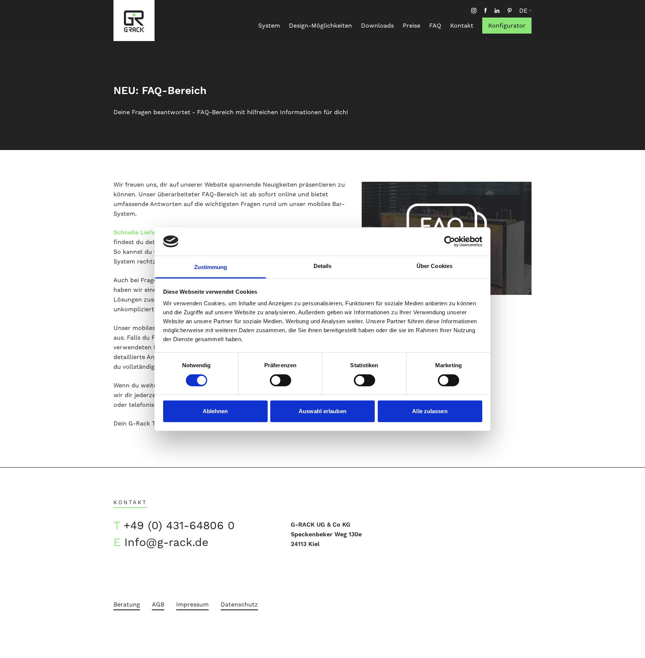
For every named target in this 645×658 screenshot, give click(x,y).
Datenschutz (239, 604)
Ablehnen (215, 411)
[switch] (280, 380)
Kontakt (461, 25)
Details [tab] (323, 266)
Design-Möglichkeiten (320, 25)
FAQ (435, 25)
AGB (158, 604)
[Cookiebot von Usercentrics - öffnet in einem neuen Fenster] (449, 241)
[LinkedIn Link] (497, 10)
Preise (411, 25)
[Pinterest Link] (509, 10)
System (269, 25)
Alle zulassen (429, 411)
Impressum (192, 604)
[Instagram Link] (474, 10)
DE (523, 11)
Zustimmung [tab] (210, 267)
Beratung (126, 604)
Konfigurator (507, 25)
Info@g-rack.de (166, 542)
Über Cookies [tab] (434, 266)
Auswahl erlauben (322, 411)
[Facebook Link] (485, 10)
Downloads (377, 25)
